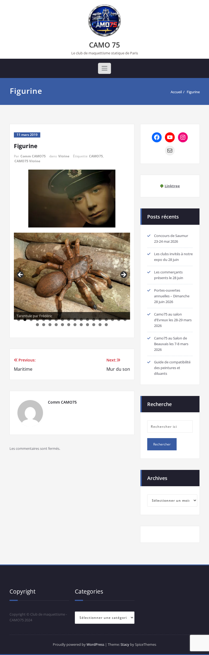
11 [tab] (81, 319)
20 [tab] (43, 324)
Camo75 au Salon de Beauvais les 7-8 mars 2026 (171, 344)
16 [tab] (112, 319)
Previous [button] (21, 275)
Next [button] (123, 275)
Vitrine (63, 156)
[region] (72, 276)
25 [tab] (74, 324)
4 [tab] (37, 319)
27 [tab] (87, 324)
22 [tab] (56, 324)
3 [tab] (31, 319)
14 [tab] (100, 319)
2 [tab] (24, 319)
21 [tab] (49, 324)
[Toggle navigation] (104, 68)
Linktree (172, 185)
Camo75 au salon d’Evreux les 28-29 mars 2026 (173, 320)
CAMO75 (96, 156)
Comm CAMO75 (33, 156)
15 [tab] (106, 319)
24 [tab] (68, 324)
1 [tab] (18, 319)
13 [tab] (93, 319)
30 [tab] (106, 324)
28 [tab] (93, 324)
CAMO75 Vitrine (27, 161)
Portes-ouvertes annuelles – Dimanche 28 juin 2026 (171, 296)
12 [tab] (87, 319)
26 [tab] (81, 324)
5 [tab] (43, 319)
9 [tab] (68, 319)
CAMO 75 (104, 45)
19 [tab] (37, 324)
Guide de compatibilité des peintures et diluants (172, 368)
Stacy (125, 644)
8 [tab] (62, 319)
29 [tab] (100, 324)
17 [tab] (118, 319)
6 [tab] (49, 319)
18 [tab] (125, 319)
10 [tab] (74, 319)
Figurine (193, 91)
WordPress (95, 644)
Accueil (176, 91)
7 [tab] (56, 319)
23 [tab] (62, 324)
